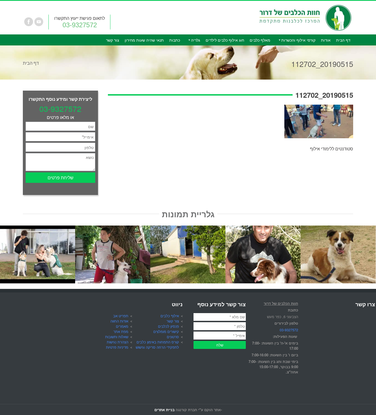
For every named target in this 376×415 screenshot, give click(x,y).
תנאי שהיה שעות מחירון (144, 40)
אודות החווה (119, 321)
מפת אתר (120, 331)
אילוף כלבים (169, 315)
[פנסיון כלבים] (187, 229)
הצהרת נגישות (117, 342)
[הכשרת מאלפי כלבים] (37, 229)
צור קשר (112, 40)
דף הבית (343, 40)
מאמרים (122, 326)
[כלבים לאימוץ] (338, 229)
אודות (326, 40)
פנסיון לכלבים (168, 326)
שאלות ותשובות (116, 336)
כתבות (174, 40)
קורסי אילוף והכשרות (298, 40)
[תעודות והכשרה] (263, 229)
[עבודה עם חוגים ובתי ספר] (112, 229)
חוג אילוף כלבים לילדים (225, 40)
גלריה (195, 40)
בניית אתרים (164, 409)
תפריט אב (120, 315)
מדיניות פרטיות (117, 347)
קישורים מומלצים (166, 331)
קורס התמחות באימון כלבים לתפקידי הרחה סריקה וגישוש (157, 344)
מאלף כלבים (260, 40)
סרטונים (173, 336)
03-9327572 (79, 25)
